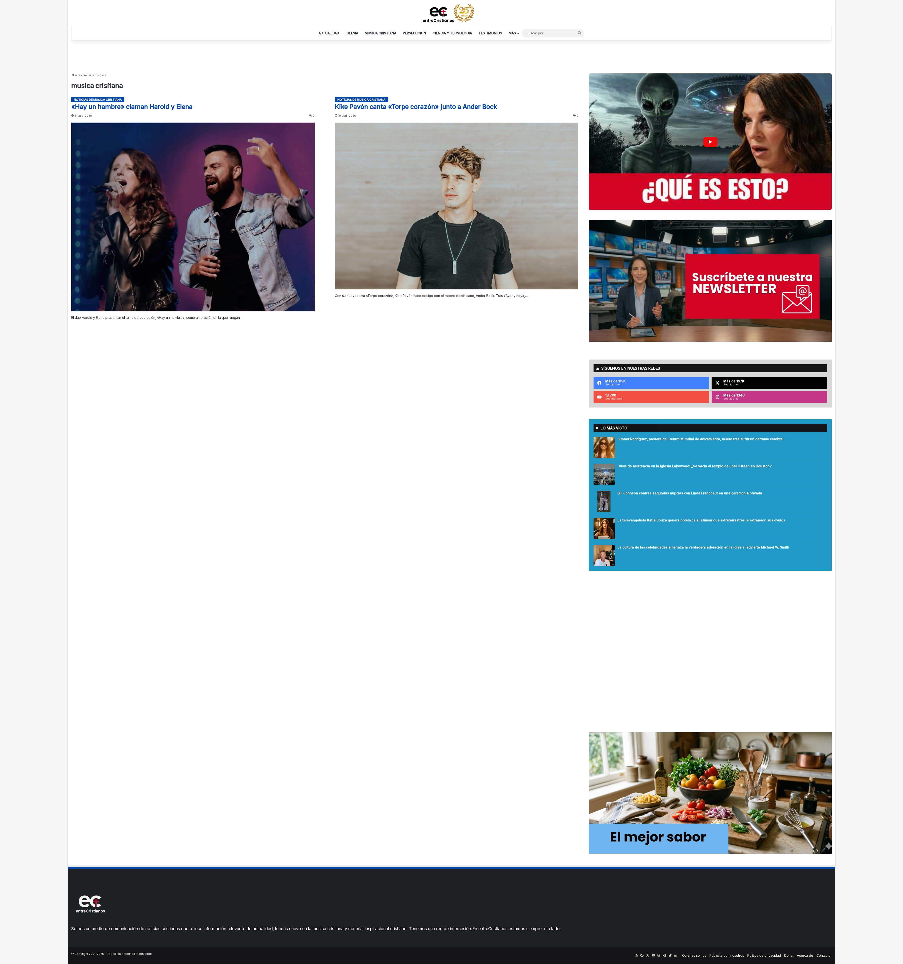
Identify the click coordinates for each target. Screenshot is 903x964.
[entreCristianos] (90, 923)
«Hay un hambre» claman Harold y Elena (132, 107)
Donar (789, 955)
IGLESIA (352, 33)
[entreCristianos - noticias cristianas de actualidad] (451, 13)
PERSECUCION (414, 33)
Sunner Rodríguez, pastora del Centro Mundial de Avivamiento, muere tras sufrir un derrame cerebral (701, 439)
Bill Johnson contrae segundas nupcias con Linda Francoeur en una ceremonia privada (690, 493)
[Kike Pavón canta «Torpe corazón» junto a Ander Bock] (456, 206)
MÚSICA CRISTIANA (380, 33)
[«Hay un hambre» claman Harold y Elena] (193, 217)
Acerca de (805, 955)
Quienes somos (694, 955)
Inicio (78, 75)
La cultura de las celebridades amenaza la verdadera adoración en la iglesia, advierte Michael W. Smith (703, 547)
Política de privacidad (764, 955)
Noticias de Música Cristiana (98, 99)
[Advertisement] (451, 55)
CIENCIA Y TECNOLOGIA (452, 33)
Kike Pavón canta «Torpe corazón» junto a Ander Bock (416, 107)
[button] (710, 141)
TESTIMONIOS (490, 33)
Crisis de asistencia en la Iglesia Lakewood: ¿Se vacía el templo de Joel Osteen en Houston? (695, 466)
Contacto (823, 955)
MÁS (512, 33)
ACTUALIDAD (329, 33)
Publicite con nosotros (726, 955)
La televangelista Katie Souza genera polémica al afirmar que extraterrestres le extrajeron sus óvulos (701, 520)
